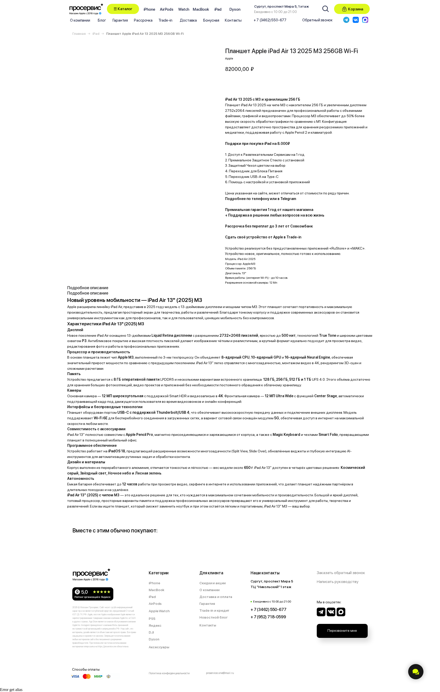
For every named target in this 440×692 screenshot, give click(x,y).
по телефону (257, 199)
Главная (79, 34)
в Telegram (287, 199)
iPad (95, 34)
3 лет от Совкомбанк (294, 226)
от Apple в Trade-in (284, 237)
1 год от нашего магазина (290, 210)
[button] (123, 9)
